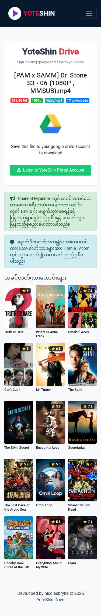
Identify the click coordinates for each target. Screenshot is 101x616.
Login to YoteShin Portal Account (53, 170)
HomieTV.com (76, 248)
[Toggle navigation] (89, 13)
